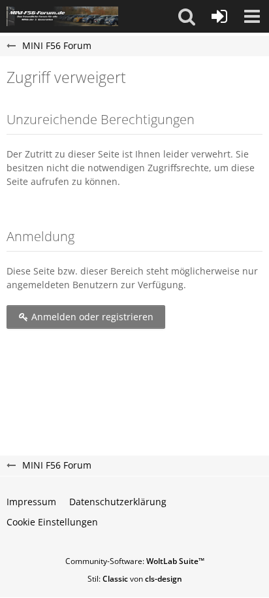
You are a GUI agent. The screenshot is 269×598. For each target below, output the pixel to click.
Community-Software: (134, 561)
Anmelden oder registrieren (91, 316)
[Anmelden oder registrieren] (219, 16)
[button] (187, 16)
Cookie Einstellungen (52, 522)
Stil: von (134, 578)
